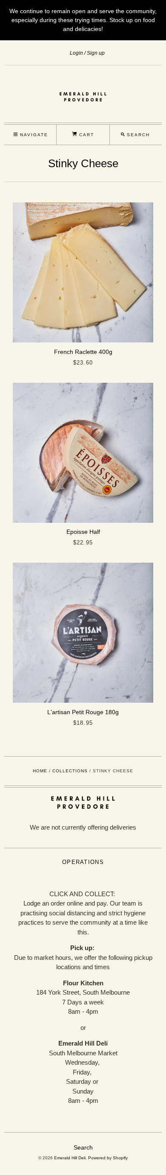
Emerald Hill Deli (70, 1157)
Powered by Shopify (108, 1157)
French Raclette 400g (83, 351)
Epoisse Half (83, 531)
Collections (70, 770)
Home (40, 770)
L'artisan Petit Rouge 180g (83, 712)
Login (76, 53)
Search (83, 1147)
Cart (85, 134)
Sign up (96, 53)
